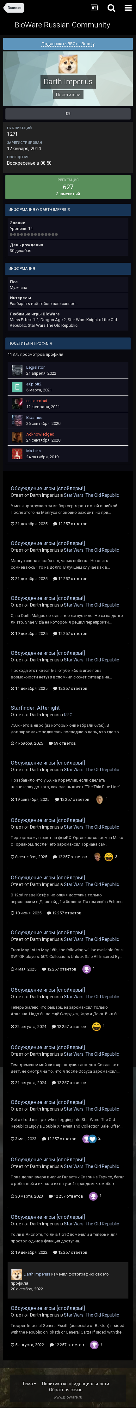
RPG (68, 714)
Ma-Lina (33, 451)
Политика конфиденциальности (75, 1383)
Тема (28, 1383)
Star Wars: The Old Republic (91, 495)
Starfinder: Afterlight (35, 708)
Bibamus (34, 417)
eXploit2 (33, 384)
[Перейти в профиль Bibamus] (17, 420)
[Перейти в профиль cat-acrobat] (17, 403)
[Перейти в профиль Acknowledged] (17, 437)
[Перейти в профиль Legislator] (17, 370)
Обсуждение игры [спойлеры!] (48, 488)
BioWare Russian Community (62, 25)
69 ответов (64, 743)
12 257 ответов (72, 523)
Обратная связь (66, 1389)
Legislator (35, 367)
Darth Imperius (37, 1274)
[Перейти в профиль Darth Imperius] (16, 1274)
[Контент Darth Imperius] (68, 114)
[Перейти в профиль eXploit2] (17, 387)
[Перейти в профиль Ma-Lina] (17, 454)
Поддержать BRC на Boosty (68, 43)
